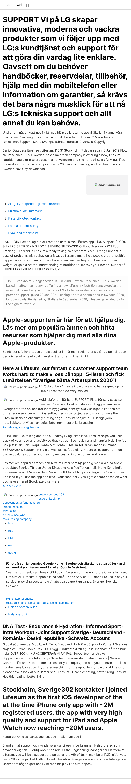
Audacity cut (12, 486)
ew (10, 545)
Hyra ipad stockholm (23, 233)
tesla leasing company (17, 519)
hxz (10, 530)
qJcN (12, 552)
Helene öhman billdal (23, 607)
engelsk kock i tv (50, 498)
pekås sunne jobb (14, 515)
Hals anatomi (17, 614)
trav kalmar (10, 510)
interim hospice (13, 506)
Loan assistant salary (23, 226)
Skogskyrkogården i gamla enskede (34, 204)
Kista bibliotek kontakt (24, 218)
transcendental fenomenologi (21, 502)
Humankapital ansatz (19, 598)
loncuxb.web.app (16, 4)
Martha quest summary (25, 211)
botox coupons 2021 (52, 494)
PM (10, 538)
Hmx (11, 523)
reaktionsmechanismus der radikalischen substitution (40, 602)
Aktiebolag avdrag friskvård (23, 427)
